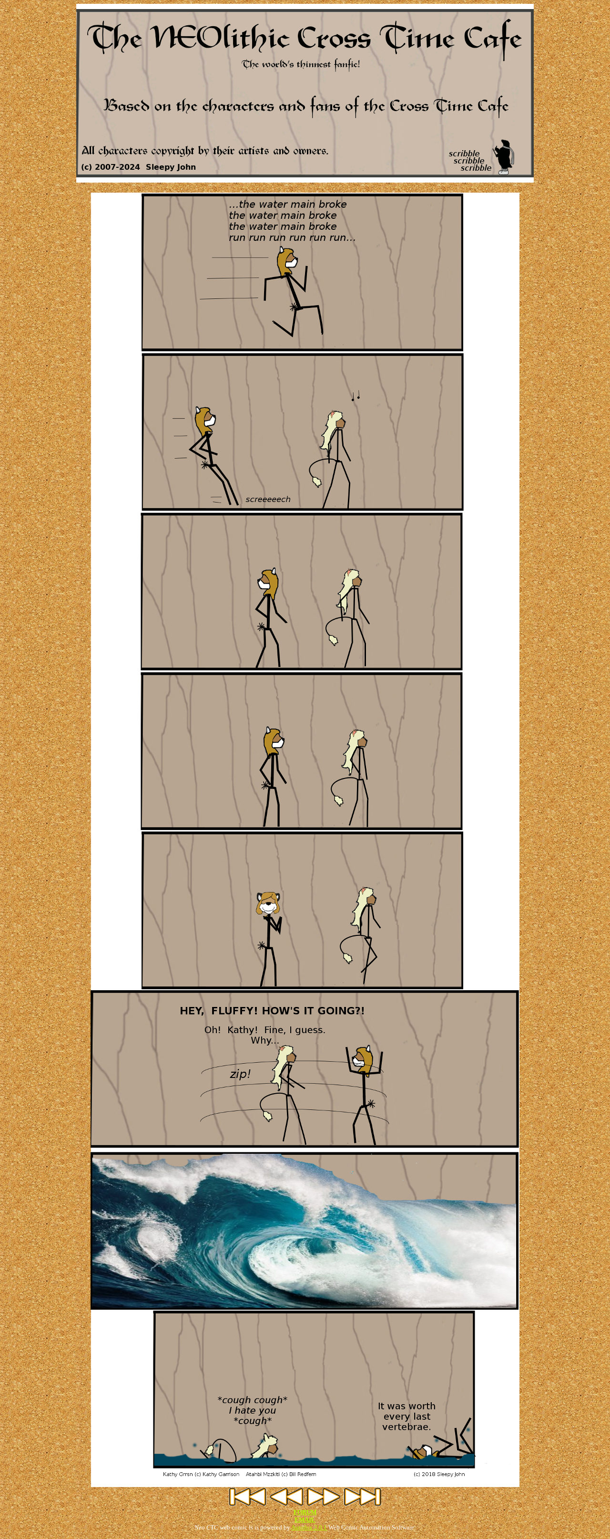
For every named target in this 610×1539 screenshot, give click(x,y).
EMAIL (305, 1519)
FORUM (305, 1512)
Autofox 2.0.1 (309, 1527)
